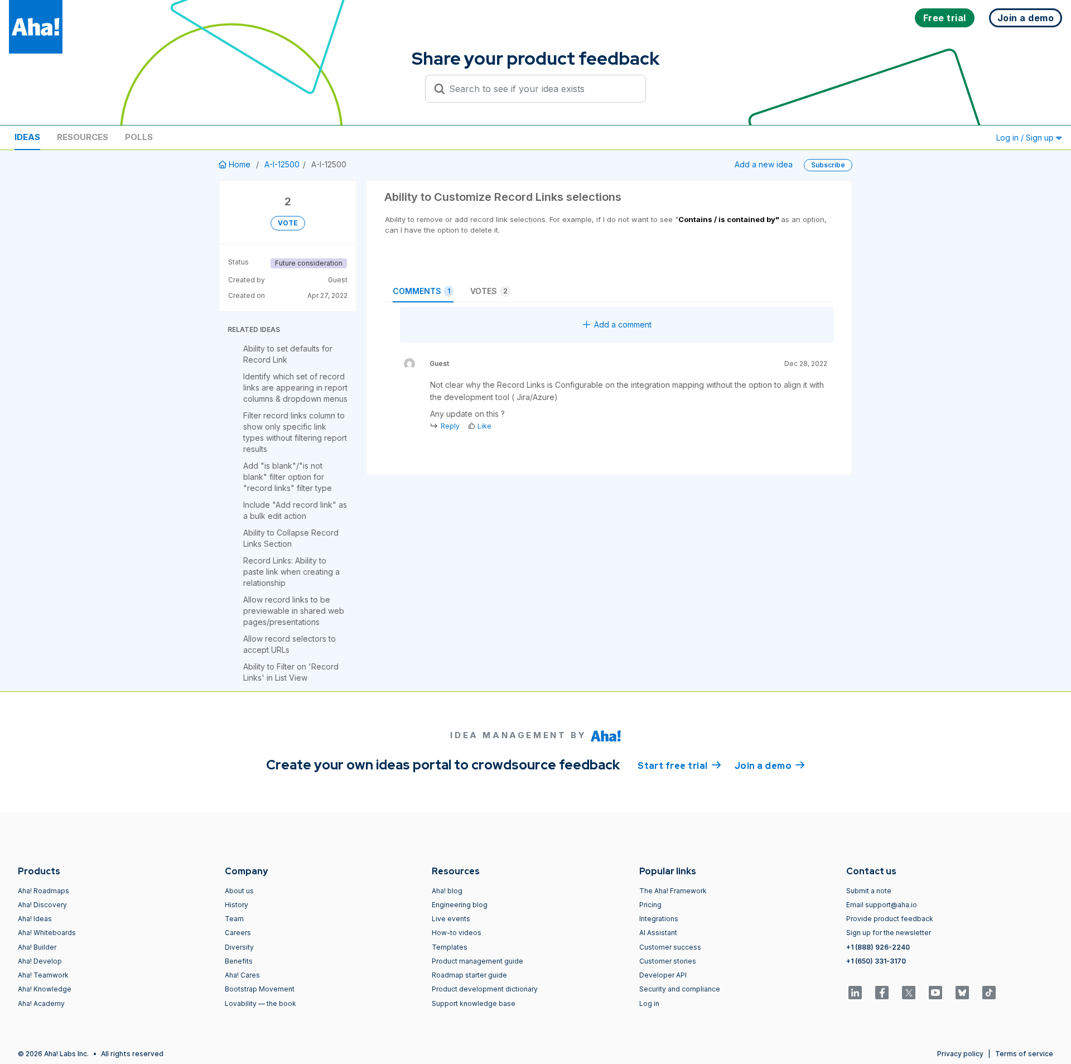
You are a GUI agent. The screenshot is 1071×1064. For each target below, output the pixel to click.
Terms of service (1024, 1053)
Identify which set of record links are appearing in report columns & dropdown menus (295, 387)
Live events (451, 918)
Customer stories (667, 961)
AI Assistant (658, 932)
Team (234, 918)
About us (239, 891)
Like (484, 426)
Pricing (650, 905)
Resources (82, 137)
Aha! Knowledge (44, 989)
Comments (421, 291)
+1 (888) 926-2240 (878, 947)
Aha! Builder (37, 947)
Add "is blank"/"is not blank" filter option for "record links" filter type (287, 477)
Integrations (658, 918)
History (236, 905)
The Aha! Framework (673, 891)
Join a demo (770, 766)
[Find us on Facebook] (882, 993)
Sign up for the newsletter (888, 932)
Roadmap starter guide (469, 975)
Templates (449, 947)
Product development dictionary (485, 989)
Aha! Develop (40, 961)
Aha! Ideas (35, 918)
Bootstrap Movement (260, 989)
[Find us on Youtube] (935, 993)
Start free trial (679, 766)
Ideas (27, 137)
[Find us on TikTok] (989, 993)
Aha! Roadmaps (43, 891)
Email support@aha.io (881, 905)
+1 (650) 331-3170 (876, 961)
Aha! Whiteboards (47, 932)
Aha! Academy (41, 1003)
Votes (489, 291)
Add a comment (623, 324)
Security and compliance (679, 989)
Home (239, 164)
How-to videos (456, 932)
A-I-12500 (282, 164)
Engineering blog (460, 905)
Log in (649, 1003)
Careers (238, 932)
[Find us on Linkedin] (855, 993)
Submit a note (868, 891)
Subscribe (828, 165)
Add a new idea (764, 164)
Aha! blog (447, 891)
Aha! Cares (242, 975)
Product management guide (477, 961)
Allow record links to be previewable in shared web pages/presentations (293, 611)
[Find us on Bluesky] (962, 993)
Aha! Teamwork (43, 975)
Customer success (670, 947)
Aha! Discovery (42, 905)
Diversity (239, 947)
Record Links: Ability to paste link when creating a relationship (291, 572)
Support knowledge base (473, 1003)
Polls (139, 137)
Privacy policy (960, 1053)
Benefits (239, 961)
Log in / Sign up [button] (1026, 137)
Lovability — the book (260, 1003)
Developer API (663, 975)
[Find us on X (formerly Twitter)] (909, 993)
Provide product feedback (889, 918)
